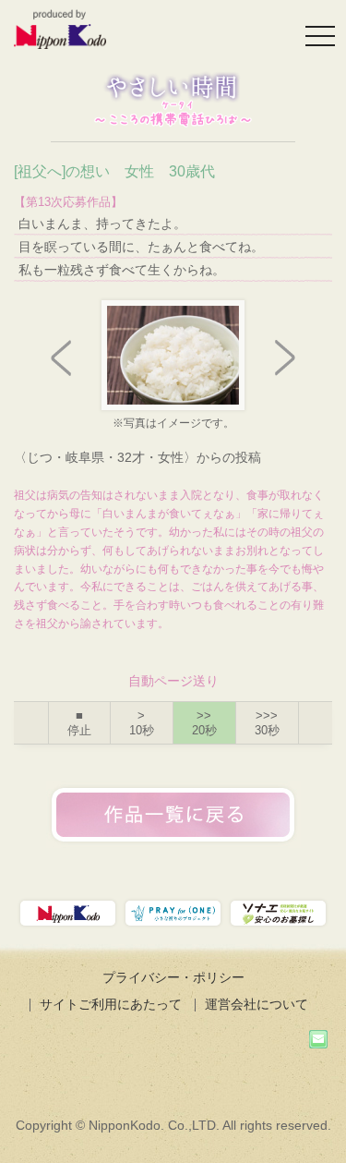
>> (204, 723)
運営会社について (256, 1004)
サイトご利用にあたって (111, 1004)
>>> (267, 723)
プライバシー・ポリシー (173, 977)
